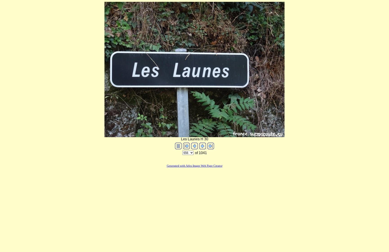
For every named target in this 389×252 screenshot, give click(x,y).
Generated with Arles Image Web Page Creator (194, 165)
